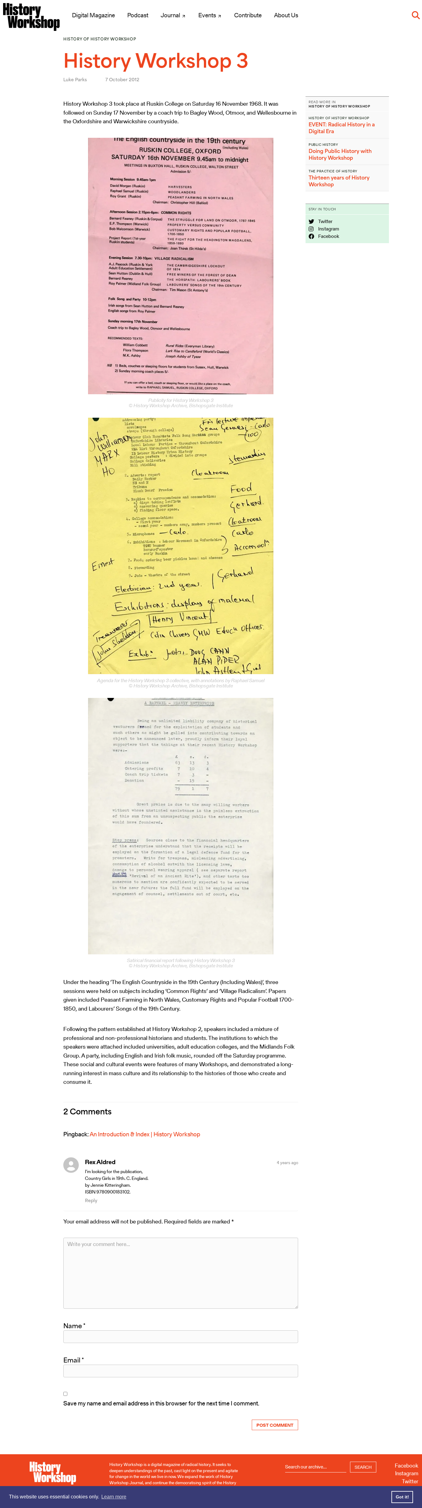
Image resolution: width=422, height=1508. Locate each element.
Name (74, 1325)
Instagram (328, 228)
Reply (91, 1200)
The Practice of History (333, 171)
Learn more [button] (113, 1496)
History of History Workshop (99, 39)
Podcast (137, 15)
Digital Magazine (93, 15)
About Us (286, 15)
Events (207, 15)
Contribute (248, 15)
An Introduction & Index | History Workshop (145, 1134)
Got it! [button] (402, 1496)
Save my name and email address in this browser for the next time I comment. (161, 1403)
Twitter (324, 221)
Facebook (328, 236)
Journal (171, 15)
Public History (323, 144)
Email (73, 1360)
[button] (416, 15)
